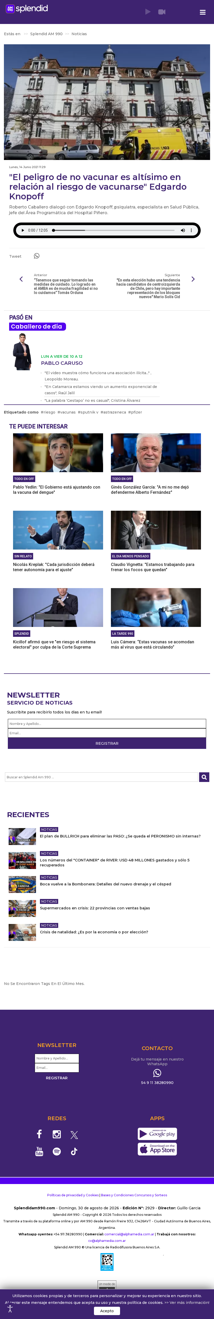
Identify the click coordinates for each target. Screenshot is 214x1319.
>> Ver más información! (186, 1302)
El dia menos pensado (130, 556)
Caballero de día (36, 327)
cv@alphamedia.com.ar (107, 1241)
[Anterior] (21, 279)
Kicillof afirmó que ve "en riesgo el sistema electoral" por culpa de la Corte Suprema (54, 644)
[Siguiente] (193, 279)
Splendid (21, 634)
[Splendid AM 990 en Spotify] (57, 1151)
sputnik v (89, 412)
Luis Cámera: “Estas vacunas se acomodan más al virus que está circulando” (152, 644)
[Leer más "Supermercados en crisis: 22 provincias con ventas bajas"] (22, 908)
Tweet (15, 256)
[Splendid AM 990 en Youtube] (39, 1151)
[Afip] (107, 1262)
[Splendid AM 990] (27, 8)
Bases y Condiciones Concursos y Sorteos (134, 1195)
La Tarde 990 (122, 634)
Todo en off (24, 479)
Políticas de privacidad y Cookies (73, 1195)
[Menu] (202, 12)
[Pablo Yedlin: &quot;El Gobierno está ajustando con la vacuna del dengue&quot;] (58, 452)
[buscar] (204, 777)
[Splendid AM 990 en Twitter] (74, 1134)
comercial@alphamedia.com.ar (129, 1234)
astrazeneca (114, 412)
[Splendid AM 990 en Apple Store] (157, 1149)
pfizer (136, 412)
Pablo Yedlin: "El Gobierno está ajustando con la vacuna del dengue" (56, 490)
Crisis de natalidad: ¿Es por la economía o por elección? (94, 932)
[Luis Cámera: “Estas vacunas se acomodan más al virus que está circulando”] (156, 607)
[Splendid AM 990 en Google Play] (157, 1134)
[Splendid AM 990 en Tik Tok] (74, 1151)
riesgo (49, 412)
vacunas (68, 412)
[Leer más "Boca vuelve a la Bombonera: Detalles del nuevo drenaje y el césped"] (22, 884)
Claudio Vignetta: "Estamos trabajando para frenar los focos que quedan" (152, 567)
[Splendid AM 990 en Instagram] (57, 1134)
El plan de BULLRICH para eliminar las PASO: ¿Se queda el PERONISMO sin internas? (120, 836)
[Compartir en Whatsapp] (36, 256)
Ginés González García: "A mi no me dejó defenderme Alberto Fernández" (150, 490)
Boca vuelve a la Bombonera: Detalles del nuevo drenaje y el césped (105, 884)
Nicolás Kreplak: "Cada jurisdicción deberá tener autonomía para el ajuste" (53, 567)
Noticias (49, 829)
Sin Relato (23, 556)
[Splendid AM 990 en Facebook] (39, 1134)
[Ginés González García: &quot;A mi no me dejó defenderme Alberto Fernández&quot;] (156, 452)
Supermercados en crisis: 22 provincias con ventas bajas (95, 908)
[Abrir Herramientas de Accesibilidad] (10, 1309)
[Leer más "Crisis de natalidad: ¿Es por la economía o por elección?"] (22, 932)
